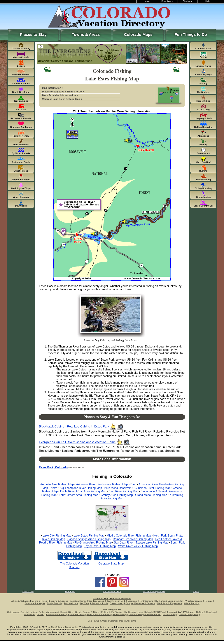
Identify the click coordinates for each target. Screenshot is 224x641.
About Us (131, 621)
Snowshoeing (170, 614)
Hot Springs (130, 612)
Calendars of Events (17, 612)
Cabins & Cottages (20, 601)
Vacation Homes (78, 601)
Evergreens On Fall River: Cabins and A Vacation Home (77, 442)
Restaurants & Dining (57, 614)
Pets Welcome (71, 603)
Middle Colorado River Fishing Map (129, 535)
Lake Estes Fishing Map (89, 535)
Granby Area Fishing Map (117, 495)
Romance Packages (35, 603)
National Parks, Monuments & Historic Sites (51, 612)
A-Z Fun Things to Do (154, 591)
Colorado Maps (138, 34)
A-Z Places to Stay (112, 591)
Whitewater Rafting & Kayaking (200, 612)
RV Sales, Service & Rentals (198, 601)
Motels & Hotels (39, 601)
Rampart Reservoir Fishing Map (133, 539)
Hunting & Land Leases (99, 614)
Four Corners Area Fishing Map (78, 495)
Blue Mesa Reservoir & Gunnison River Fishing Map (137, 488)
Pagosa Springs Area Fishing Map (88, 539)
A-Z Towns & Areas (97, 621)
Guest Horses (117, 603)
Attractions (29, 614)
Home (147, 1)
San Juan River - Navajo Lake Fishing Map (141, 542)
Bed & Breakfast (129, 601)
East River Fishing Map (123, 491)
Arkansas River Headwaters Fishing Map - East (106, 484)
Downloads (167, 1)
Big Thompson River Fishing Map (81, 488)
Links (196, 591)
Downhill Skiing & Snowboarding (145, 614)
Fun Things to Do (191, 34)
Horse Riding (144, 612)
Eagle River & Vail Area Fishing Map (83, 491)
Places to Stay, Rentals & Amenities (112, 598)
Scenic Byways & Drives (87, 612)
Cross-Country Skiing (189, 614)
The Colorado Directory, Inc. (65, 627)
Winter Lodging (192, 603)
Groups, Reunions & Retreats (140, 603)
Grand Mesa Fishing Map (151, 495)
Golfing (40, 614)
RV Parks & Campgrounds (168, 601)
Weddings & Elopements (169, 603)
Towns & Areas (86, 34)
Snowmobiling (120, 614)
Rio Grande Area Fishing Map (93, 542)
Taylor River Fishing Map (100, 546)
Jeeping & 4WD (174, 612)
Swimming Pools (99, 603)
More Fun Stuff (77, 614)
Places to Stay (33, 34)
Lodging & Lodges (58, 601)
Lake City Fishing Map (57, 535)
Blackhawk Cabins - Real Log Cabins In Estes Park (74, 426)
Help (207, 1)
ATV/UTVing (158, 612)
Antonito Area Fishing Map (57, 484)
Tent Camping (146, 601)
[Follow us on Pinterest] (112, 585)
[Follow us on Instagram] (124, 585)
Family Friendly (54, 603)
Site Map (187, 1)
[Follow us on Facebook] (100, 585)
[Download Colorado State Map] (111, 559)
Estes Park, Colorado (53, 467)
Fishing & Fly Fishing (111, 612)
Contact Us (28, 591)
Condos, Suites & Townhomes (103, 601)
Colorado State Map (111, 563)
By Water (84, 603)
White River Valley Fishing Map (138, 546)
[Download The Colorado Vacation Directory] (74, 559)
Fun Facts (70, 591)
